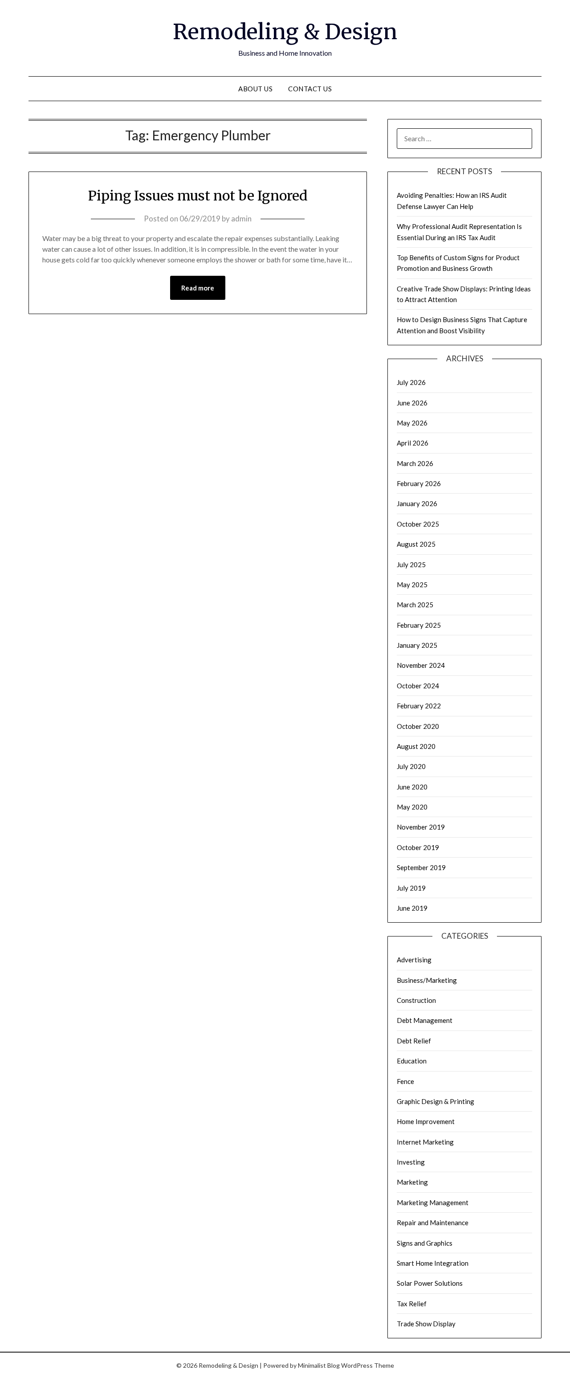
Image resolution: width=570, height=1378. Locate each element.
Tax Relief (412, 1304)
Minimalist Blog (319, 1365)
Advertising (414, 960)
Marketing (412, 1182)
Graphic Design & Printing (435, 1101)
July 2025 (411, 564)
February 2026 (419, 483)
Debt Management (424, 1020)
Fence (405, 1081)
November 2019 (421, 827)
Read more (197, 288)
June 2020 (412, 787)
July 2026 (411, 382)
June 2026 (412, 403)
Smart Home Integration (432, 1263)
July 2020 (411, 766)
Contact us (310, 89)
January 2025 (417, 645)
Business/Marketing (427, 980)
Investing (411, 1162)
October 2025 (418, 524)
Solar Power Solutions (430, 1283)
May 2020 (412, 807)
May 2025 (412, 585)
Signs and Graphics (424, 1243)
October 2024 (418, 686)
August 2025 (416, 544)
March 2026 (415, 463)
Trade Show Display (426, 1324)
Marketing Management (432, 1202)
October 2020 (418, 726)
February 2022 (419, 706)
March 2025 (415, 605)
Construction (416, 1000)
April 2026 (412, 443)
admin (241, 218)
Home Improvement (426, 1121)
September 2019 (421, 867)
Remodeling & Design (285, 31)
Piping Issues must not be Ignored (198, 195)
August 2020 (416, 746)
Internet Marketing (425, 1142)
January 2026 (417, 503)
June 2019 (412, 908)
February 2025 (419, 625)
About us (255, 89)
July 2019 (411, 888)
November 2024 (421, 665)
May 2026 (412, 423)
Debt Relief (414, 1041)
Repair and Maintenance (432, 1223)
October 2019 (418, 847)
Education (412, 1061)
